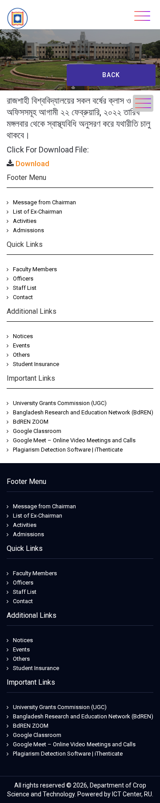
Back (111, 74)
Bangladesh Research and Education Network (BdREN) (83, 412)
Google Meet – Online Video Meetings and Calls (74, 440)
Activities (24, 221)
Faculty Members (35, 269)
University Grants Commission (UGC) (60, 403)
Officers (23, 278)
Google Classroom (37, 431)
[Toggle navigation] (142, 16)
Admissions (28, 230)
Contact (23, 297)
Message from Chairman (44, 202)
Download (32, 163)
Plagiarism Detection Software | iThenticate (68, 449)
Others (21, 354)
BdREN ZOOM (30, 421)
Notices (23, 336)
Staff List (24, 288)
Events (21, 345)
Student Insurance (36, 364)
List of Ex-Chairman (37, 211)
